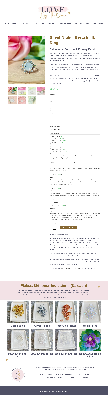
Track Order (98, 23)
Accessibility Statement (45, 391)
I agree (54, 223)
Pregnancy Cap (59, 206)
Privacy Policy (65, 391)
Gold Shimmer (58, 149)
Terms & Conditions (56, 391)
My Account (85, 23)
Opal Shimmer (58, 147)
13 (52, 124)
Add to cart (68, 227)
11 (52, 119)
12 (52, 121)
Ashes (56, 188)
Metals (52, 94)
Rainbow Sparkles (59, 151)
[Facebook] (1, 3)
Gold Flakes (57, 136)
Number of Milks (55, 126)
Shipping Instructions (68, 23)
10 (52, 117)
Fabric (56, 199)
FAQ (43, 23)
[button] (43, 37)
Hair (51, 153)
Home (7, 23)
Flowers (57, 174)
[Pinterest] (5, 3)
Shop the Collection (29, 23)
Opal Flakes (57, 143)
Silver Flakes (58, 138)
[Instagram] (3, 3)
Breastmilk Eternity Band (79, 49)
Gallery (51, 23)
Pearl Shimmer (58, 145)
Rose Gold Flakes (59, 140)
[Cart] (104, 4)
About (14, 23)
